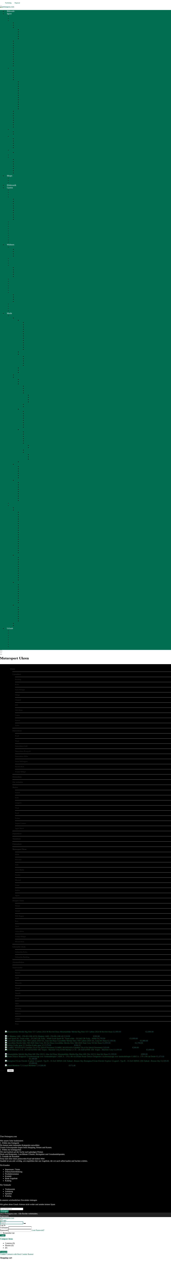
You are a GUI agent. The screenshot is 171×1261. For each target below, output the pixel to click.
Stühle (17, 274)
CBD (22, 487)
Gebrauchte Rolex (21, 952)
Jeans (22, 532)
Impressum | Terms (12, 1169)
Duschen (28, 434)
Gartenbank (19, 201)
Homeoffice (14, 288)
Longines (18, 803)
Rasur (22, 478)
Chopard (18, 700)
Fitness (13, 136)
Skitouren (19, 171)
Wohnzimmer (15, 306)
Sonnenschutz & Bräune (34, 452)
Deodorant (34, 445)
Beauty (13, 316)
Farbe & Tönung (31, 418)
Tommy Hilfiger (20, 772)
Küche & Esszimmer (18, 292)
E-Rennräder (20, 120)
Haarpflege (24, 409)
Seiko (17, 798)
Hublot (17, 890)
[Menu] (1, 651)
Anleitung (9, 1191)
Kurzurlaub (14, 640)
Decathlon (14, 18)
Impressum (4, 1216)
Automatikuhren (31, 343)
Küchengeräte (20, 251)
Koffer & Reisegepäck (29, 596)
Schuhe (18, 555)
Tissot (17, 741)
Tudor (17, 725)
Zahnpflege (24, 494)
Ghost (22, 88)
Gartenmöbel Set (21, 208)
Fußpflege (29, 438)
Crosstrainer (20, 141)
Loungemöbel (15, 279)
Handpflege (29, 441)
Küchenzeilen (20, 297)
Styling (28, 427)
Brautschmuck (25, 372)
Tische (17, 276)
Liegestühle (19, 212)
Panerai (17, 720)
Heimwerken (15, 192)
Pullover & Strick (27, 546)
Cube (22, 84)
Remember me (9, 1233)
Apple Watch (19, 828)
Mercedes (18, 860)
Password (4, 1230)
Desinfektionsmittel (27, 498)
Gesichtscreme (31, 388)
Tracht (17, 623)
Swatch (17, 792)
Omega (17, 695)
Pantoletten (24, 566)
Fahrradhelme (25, 29)
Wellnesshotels (16, 644)
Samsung (18, 1008)
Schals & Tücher (26, 616)
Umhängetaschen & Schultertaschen (34, 602)
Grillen (13, 195)
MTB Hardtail (20, 48)
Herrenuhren (30, 336)
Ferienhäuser (15, 642)
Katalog (8, 1181)
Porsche (17, 875)
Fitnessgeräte (20, 143)
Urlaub (10, 628)
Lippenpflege (30, 390)
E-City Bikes (20, 111)
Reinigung (29, 404)
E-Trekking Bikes (22, 122)
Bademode (24, 514)
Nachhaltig (8, 3)
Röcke (22, 548)
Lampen (13, 281)
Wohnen (10, 244)
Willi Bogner (19, 916)
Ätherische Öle (26, 485)
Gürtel (22, 609)
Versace (17, 906)
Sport (9, 13)
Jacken (22, 528)
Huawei (17, 973)
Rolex (17, 684)
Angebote (14, 631)
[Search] (1, 654)
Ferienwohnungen (17, 646)
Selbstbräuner (35, 457)
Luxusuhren (30, 327)
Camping (18, 132)
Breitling (18, 679)
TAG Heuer (19, 710)
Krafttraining (20, 148)
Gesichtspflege (26, 384)
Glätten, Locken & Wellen (35, 420)
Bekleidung (19, 162)
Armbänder (29, 356)
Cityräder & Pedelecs (23, 50)
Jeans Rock (24, 537)
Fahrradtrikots (25, 34)
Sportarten (14, 155)
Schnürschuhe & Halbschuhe (31, 573)
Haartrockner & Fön (33, 422)
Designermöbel (16, 265)
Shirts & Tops (25, 530)
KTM (22, 95)
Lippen (33, 397)
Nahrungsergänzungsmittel (30, 500)
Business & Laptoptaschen (30, 587)
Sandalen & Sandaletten (29, 571)
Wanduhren (29, 340)
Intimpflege (24, 462)
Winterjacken (25, 553)
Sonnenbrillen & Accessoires (36, 365)
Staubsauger (20, 254)
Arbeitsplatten (20, 299)
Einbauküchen (20, 295)
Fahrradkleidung (21, 27)
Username (4, 1228)
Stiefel (22, 578)
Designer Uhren (31, 331)
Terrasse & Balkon (17, 308)
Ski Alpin (19, 168)
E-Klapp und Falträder (24, 125)
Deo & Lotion (30, 443)
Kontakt (8, 1176)
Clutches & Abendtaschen (30, 589)
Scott (22, 104)
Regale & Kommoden (23, 267)
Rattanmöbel (20, 219)
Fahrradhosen (25, 36)
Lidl (11, 180)
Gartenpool (14, 228)
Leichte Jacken (26, 544)
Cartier (17, 715)
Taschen (18, 582)
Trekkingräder (20, 61)
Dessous (23, 521)
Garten (10, 188)
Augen (32, 395)
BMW (17, 854)
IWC (16, 705)
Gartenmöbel (15, 197)
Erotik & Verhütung (28, 496)
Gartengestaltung (16, 224)
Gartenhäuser (15, 226)
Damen (23, 354)
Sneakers (23, 575)
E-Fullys (18, 79)
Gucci (17, 926)
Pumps (22, 569)
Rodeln (18, 166)
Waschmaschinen (22, 256)
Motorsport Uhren (32, 345)
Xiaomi (17, 988)
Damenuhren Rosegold (23, 751)
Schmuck (18, 318)
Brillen (22, 489)
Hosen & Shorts (26, 523)
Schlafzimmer (15, 304)
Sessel (17, 270)
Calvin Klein (19, 931)
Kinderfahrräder (21, 57)
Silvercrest (14, 258)
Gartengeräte (15, 222)
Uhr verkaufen (18, 782)
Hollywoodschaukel (23, 217)
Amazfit (17, 993)
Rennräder (19, 59)
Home (2, 1070)
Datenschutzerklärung (13, 1172)
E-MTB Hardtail (21, 116)
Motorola (18, 983)
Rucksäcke (24, 598)
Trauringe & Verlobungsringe (31, 370)
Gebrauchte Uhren (32, 347)
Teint (32, 399)
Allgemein (14, 16)
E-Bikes (13, 68)
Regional (17, 3)
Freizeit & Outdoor (17, 129)
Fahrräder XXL (21, 63)
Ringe (27, 363)
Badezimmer (15, 283)
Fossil (17, 736)
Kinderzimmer (15, 290)
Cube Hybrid (20, 77)
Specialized (24, 106)
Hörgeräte (24, 491)
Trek (22, 109)
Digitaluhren (30, 338)
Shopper (23, 600)
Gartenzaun (14, 233)
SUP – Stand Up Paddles (25, 134)
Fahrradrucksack (26, 38)
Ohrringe (28, 361)
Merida (23, 97)
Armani (17, 911)
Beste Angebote (11, 1178)
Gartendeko (14, 235)
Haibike (23, 93)
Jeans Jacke (24, 535)
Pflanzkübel (14, 240)
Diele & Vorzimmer (18, 286)
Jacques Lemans (20, 823)
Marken (18, 43)
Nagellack (29, 450)
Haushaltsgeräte (16, 247)
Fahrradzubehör (21, 41)
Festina (17, 818)
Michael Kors (19, 767)
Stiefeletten (24, 580)
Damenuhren (30, 334)
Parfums (23, 382)
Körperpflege (25, 429)
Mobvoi (18, 1014)
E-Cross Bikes (20, 113)
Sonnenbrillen (25, 621)
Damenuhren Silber (21, 756)
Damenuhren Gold (21, 746)
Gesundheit (19, 480)
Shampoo (29, 425)
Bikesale (18, 25)
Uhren (22, 320)
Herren (23, 368)
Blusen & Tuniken (27, 519)
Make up (28, 393)
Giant (22, 91)
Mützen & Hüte (26, 614)
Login (3, 1235)
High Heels (24, 564)
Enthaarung (29, 436)
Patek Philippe (20, 690)
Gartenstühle (20, 210)
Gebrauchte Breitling (22, 957)
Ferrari (17, 885)
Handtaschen (25, 593)
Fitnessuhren (20, 145)
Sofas (17, 272)
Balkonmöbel (20, 215)
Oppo (17, 1003)
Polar (17, 1024)
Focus (22, 86)
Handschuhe (25, 612)
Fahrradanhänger (21, 66)
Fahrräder (14, 20)
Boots (22, 560)
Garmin (17, 1019)
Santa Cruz (24, 102)
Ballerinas (24, 557)
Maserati (18, 880)
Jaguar (17, 895)
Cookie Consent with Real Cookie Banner (16, 1254)
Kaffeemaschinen (22, 249)
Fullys (17, 45)
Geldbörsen (24, 591)
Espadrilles (24, 562)
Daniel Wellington (21, 761)
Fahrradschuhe (26, 32)
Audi (16, 865)
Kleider (23, 539)
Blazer (22, 517)
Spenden (8, 1194)
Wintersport (14, 157)
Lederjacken (25, 541)
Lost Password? (38, 1230)
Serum (27, 406)
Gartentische (20, 206)
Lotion (32, 447)
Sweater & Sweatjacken (29, 550)
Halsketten (29, 359)
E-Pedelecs (19, 118)
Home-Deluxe (15, 263)
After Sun (34, 454)
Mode (9, 313)
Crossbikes (19, 52)
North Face (19, 152)
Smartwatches (30, 325)
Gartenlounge (20, 203)
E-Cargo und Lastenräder (25, 127)
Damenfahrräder (21, 54)
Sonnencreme (35, 459)
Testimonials (10, 1189)
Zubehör (33, 402)
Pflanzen (13, 237)
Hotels (12, 635)
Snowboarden (20, 173)
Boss (16, 921)
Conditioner (29, 416)
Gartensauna (15, 231)
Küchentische (20, 301)
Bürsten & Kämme (32, 413)
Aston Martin (19, 870)
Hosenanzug (25, 526)
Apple (17, 978)
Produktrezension (12, 1174)
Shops (9, 176)
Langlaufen (19, 164)
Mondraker (24, 100)
